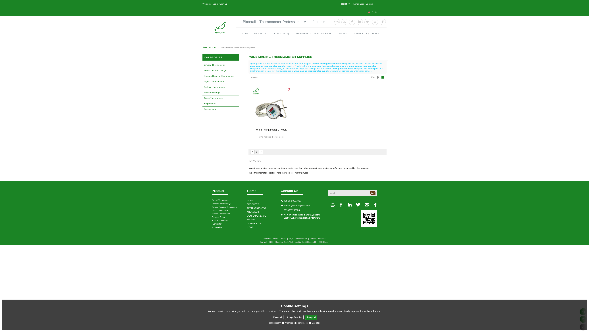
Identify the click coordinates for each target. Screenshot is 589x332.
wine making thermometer (356, 168)
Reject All (277, 317)
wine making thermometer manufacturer (323, 168)
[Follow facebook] (352, 22)
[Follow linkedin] (360, 22)
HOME (245, 33)
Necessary (276, 323)
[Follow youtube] (344, 22)
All (215, 47)
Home (207, 47)
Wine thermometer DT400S (271, 129)
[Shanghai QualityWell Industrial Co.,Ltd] (219, 27)
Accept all (311, 317)
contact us (360, 33)
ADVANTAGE (302, 33)
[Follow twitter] (367, 22)
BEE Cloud (323, 242)
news (375, 33)
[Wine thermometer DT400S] (271, 106)
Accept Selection (294, 317)
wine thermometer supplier (262, 173)
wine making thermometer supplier (285, 168)
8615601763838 (292, 210)
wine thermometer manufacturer (292, 173)
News (275, 239)
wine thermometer (258, 168)
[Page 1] (252, 152)
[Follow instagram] (375, 22)
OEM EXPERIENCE (323, 33)
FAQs (291, 239)
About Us (267, 239)
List (378, 77)
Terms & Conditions (318, 239)
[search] (346, 3)
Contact (283, 239)
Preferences (302, 323)
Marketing (316, 323)
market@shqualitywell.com (297, 205)
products (260, 33)
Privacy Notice (301, 239)
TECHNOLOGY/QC (280, 33)
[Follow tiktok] (383, 22)
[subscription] (372, 193)
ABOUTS (343, 33)
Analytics (289, 323)
